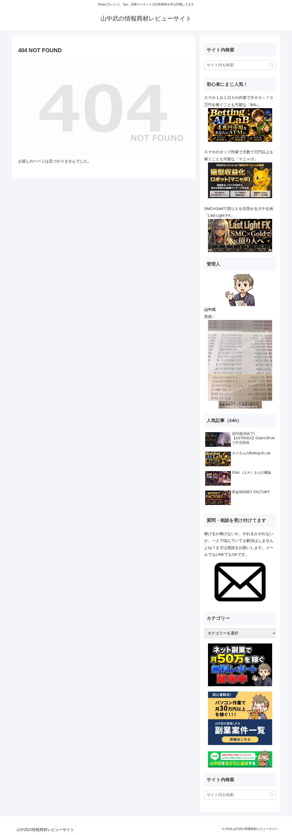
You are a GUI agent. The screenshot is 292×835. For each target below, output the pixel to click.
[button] (271, 65)
